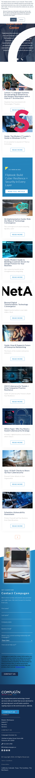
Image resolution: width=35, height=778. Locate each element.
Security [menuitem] (4, 724)
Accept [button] (13, 19)
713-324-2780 (7, 744)
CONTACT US (9, 712)
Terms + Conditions (6, 760)
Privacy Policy (20, 667)
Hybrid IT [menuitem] (4, 722)
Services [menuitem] (4, 726)
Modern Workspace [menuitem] (7, 720)
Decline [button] (21, 19)
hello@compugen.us (9, 747)
